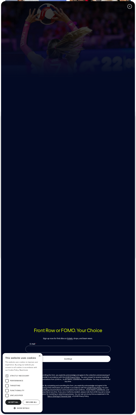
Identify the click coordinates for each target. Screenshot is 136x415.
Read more (24, 370)
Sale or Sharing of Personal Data (59, 396)
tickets (70, 338)
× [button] (40, 356)
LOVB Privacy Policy (72, 377)
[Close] (130, 6)
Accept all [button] (13, 402)
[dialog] (22, 382)
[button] (22, 408)
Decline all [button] (31, 402)
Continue (68, 359)
